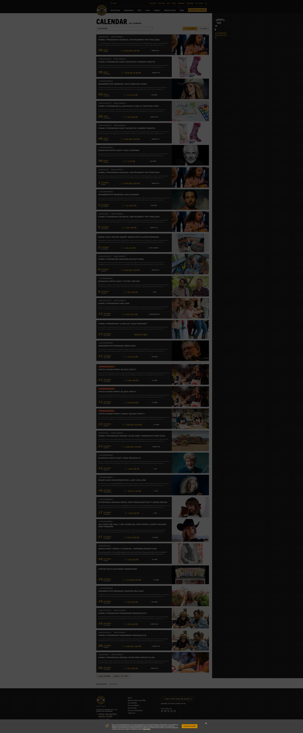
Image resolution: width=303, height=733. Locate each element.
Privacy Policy (146, 729)
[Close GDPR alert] (206, 723)
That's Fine (189, 726)
